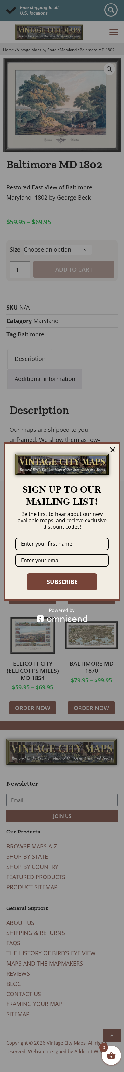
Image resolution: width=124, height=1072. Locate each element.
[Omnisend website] (62, 615)
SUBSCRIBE (62, 581)
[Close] (112, 450)
